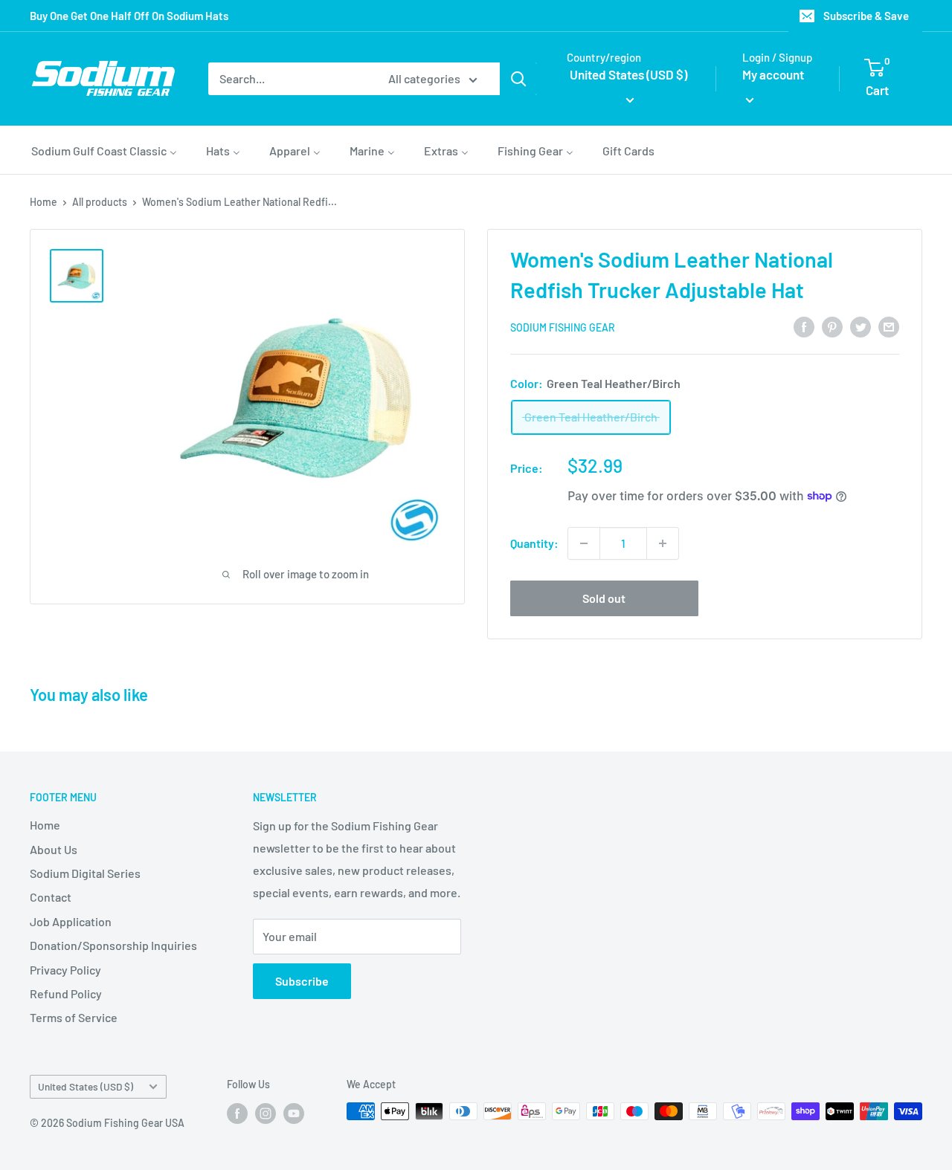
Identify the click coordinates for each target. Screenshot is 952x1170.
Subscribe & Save (866, 15)
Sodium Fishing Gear (562, 327)
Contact (50, 897)
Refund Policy (66, 993)
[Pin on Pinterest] (832, 325)
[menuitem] (104, 150)
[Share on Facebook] (804, 325)
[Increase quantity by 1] (662, 543)
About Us (53, 849)
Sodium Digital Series (85, 873)
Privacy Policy (65, 970)
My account (773, 74)
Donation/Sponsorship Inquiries (113, 945)
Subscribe (302, 981)
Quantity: (534, 543)
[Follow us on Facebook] (237, 1112)
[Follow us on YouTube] (293, 1112)
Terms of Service (74, 1017)
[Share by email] (888, 325)
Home (43, 201)
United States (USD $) (85, 1086)
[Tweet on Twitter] (860, 325)
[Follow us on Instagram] (265, 1112)
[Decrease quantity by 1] (583, 543)
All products (99, 201)
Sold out (603, 598)
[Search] (518, 78)
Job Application (71, 921)
